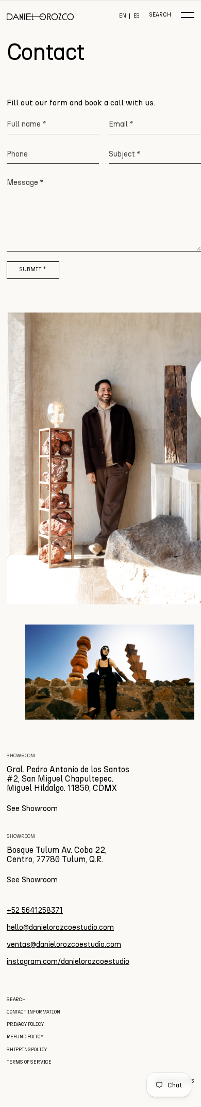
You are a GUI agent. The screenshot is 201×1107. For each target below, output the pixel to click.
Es (136, 16)
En (122, 16)
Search (160, 15)
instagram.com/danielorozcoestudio (68, 961)
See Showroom (32, 808)
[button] (187, 15)
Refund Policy (25, 1036)
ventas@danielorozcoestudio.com (64, 944)
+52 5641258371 (35, 910)
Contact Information (33, 1012)
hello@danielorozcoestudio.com (60, 927)
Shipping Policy (27, 1049)
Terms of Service (29, 1062)
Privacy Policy (25, 1024)
